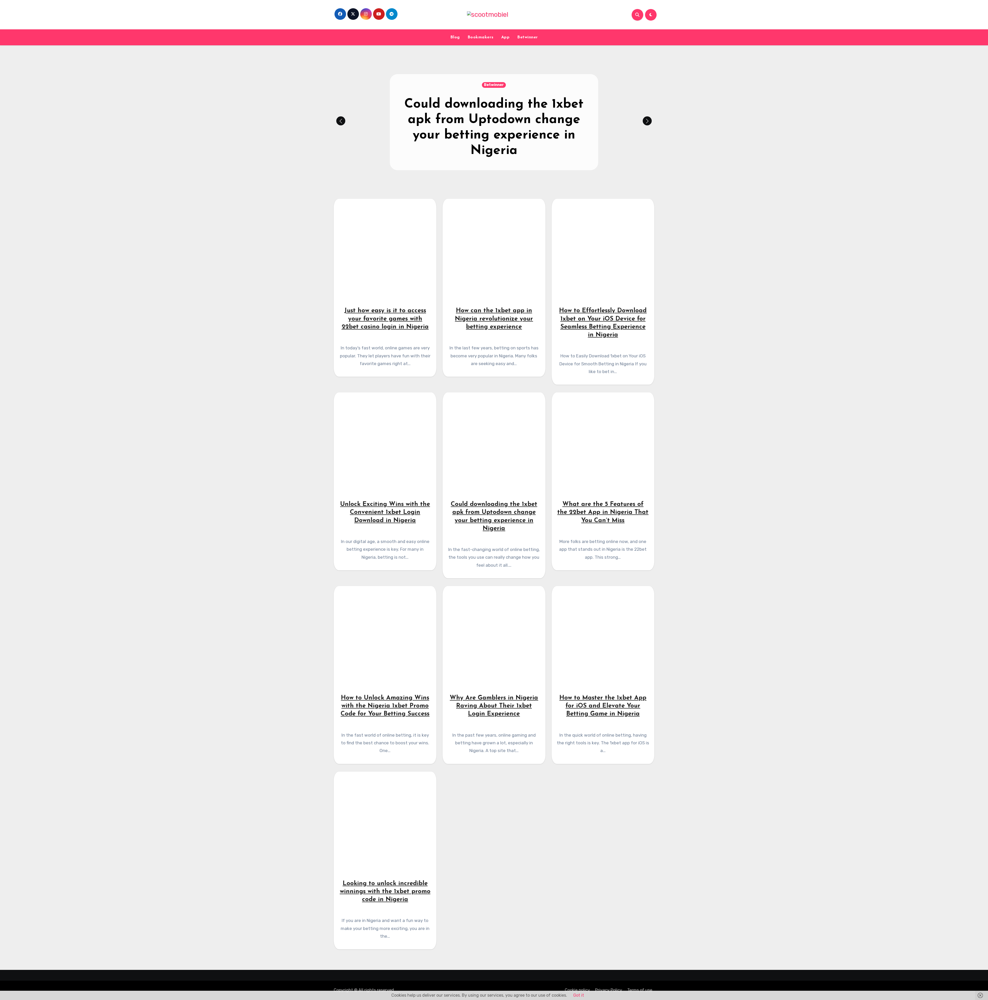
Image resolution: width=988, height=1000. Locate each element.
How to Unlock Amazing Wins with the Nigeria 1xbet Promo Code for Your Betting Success (385, 706)
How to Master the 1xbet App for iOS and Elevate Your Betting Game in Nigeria (602, 706)
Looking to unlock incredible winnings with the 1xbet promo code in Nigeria (385, 892)
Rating (494, 92)
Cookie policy (577, 990)
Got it (578, 995)
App (505, 37)
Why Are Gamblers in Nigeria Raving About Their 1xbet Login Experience (494, 706)
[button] (647, 120)
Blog (455, 37)
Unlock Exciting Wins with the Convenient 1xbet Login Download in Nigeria (385, 512)
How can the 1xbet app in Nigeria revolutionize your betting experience (494, 319)
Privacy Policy (608, 990)
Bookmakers (480, 37)
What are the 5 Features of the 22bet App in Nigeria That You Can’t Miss (602, 512)
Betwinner (527, 37)
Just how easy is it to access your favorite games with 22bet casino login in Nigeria (494, 128)
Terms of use (639, 990)
